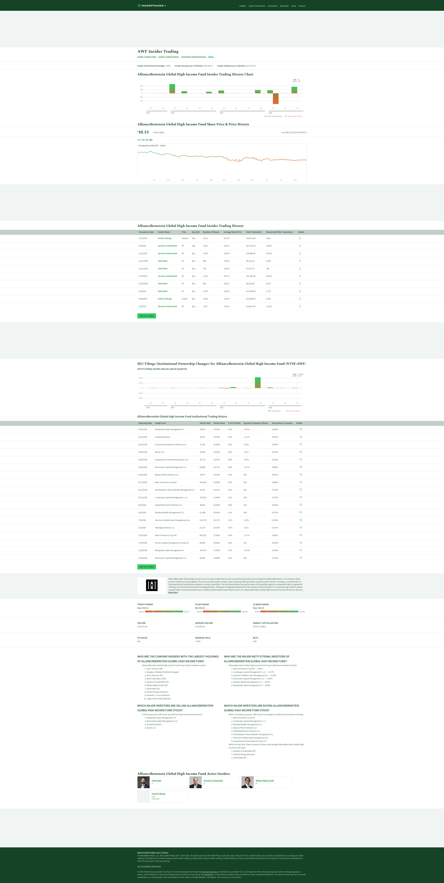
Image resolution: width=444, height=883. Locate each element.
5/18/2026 (143, 550)
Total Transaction (254, 232)
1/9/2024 (142, 306)
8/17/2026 (143, 482)
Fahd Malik (162, 261)
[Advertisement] (206, 29)
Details (301, 232)
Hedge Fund (160, 423)
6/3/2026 (142, 527)
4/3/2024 (142, 291)
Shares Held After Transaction (279, 232)
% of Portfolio (234, 423)
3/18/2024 (143, 299)
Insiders (242, 6)
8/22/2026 (143, 437)
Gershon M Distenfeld (167, 246)
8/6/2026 (142, 505)
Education (284, 6)
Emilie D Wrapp (165, 238)
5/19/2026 (143, 535)
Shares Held (205, 423)
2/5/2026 (142, 246)
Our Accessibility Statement (149, 866)
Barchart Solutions (210, 872)
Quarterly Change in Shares (256, 423)
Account (302, 6)
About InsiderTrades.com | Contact (152, 852)
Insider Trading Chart (146, 57)
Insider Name (164, 232)
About (211, 57)
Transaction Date (146, 232)
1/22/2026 (143, 253)
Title (184, 232)
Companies (273, 6)
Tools (293, 6)
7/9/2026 (142, 520)
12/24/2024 (143, 283)
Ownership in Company (282, 423)
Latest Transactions (257, 6)
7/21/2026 (143, 238)
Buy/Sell (196, 232)
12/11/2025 (143, 261)
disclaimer (208, 874)
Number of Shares (211, 232)
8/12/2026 (143, 490)
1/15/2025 (143, 276)
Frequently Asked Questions (193, 57)
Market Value (219, 423)
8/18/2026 (143, 474)
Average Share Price (233, 232)
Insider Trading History (168, 57)
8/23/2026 (143, 429)
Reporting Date (145, 423)
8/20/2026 (143, 452)
